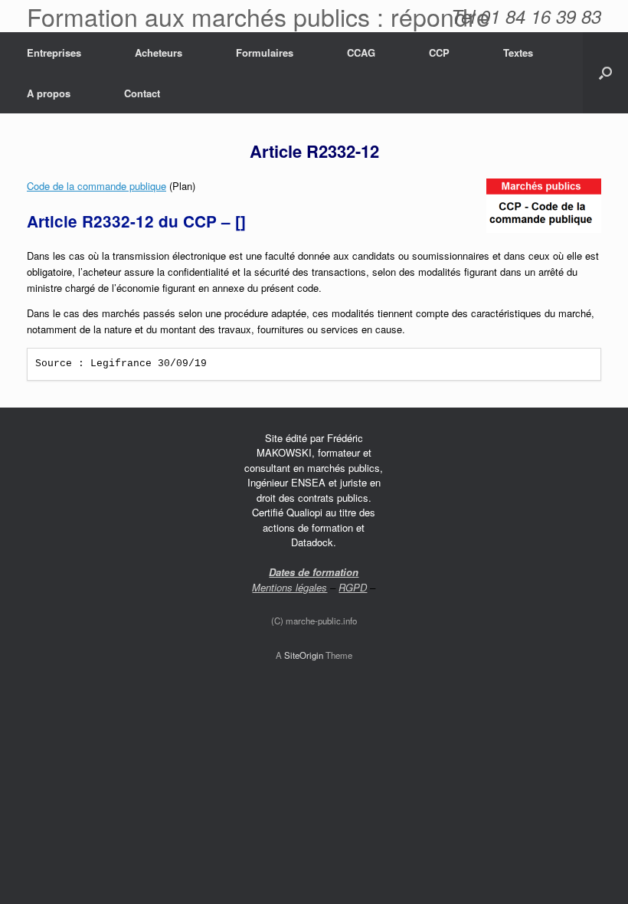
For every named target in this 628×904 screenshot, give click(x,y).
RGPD (353, 587)
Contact (142, 93)
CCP (439, 52)
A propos (48, 93)
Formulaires (264, 52)
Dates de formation (313, 572)
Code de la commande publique (96, 186)
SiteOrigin (303, 655)
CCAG (361, 52)
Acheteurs (158, 52)
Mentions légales (289, 587)
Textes (518, 52)
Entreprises (54, 52)
